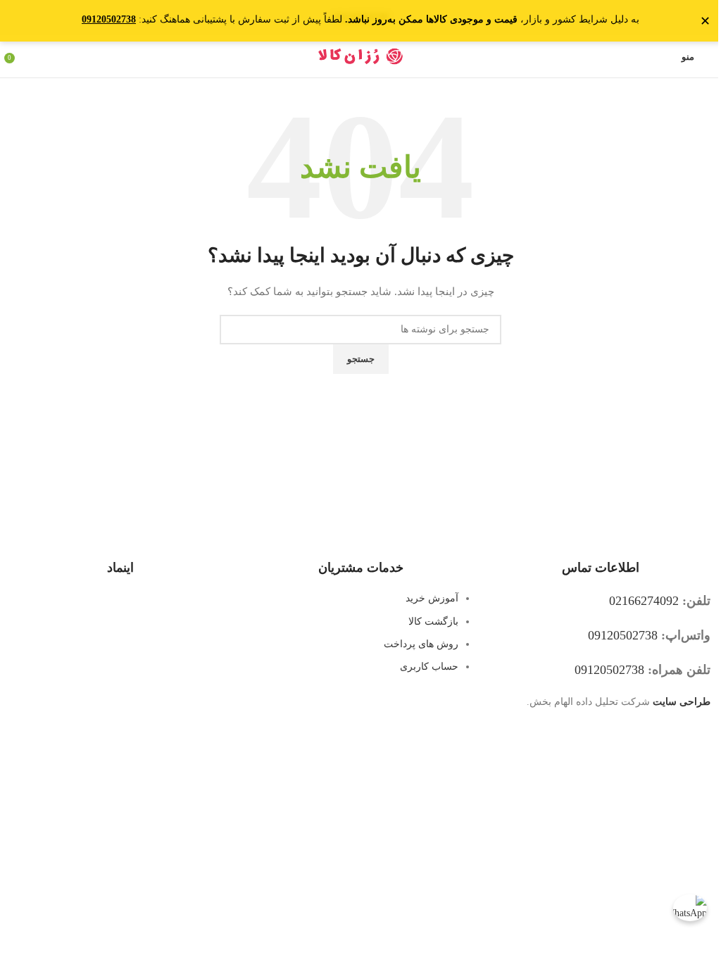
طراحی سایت (681, 701)
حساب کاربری (429, 666)
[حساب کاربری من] (662, 56)
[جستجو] (25, 56)
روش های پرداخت (421, 644)
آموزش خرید (432, 598)
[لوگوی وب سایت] (361, 55)
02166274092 (644, 601)
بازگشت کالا (433, 621)
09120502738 (623, 635)
